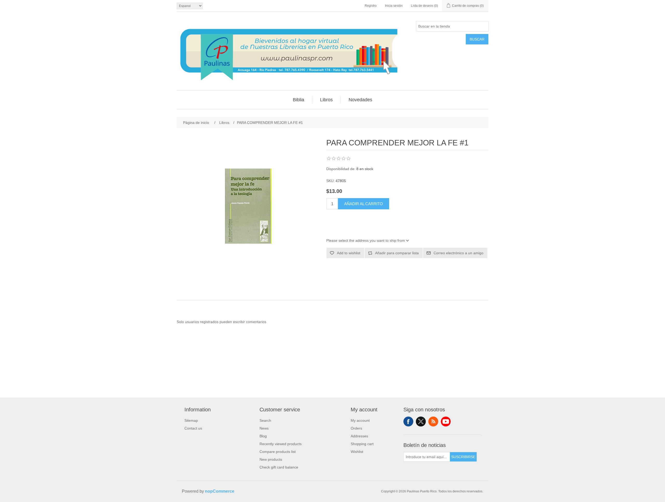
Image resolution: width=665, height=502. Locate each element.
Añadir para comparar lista (397, 253)
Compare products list (278, 452)
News (264, 428)
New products (271, 459)
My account (360, 420)
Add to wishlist (348, 253)
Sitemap (191, 420)
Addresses (359, 436)
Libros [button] (326, 99)
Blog (263, 436)
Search (265, 420)
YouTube (446, 421)
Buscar (477, 39)
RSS (433, 421)
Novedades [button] (360, 99)
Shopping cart (362, 444)
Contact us (193, 428)
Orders (356, 428)
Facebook (408, 421)
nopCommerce (219, 491)
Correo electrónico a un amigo (458, 253)
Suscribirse (463, 457)
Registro (371, 6)
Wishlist (357, 452)
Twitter (421, 421)
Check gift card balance (279, 467)
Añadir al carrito (363, 204)
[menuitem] (298, 100)
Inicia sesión (394, 6)
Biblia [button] (298, 99)
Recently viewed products (281, 444)
